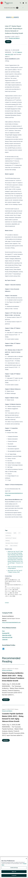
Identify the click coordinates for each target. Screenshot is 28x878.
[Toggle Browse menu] (23, 7)
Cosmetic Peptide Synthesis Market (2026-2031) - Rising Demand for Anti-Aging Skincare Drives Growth (12, 717)
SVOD (7, 545)
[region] (14, 867)
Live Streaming (8, 532)
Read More (5, 699)
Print (3, 631)
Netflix (15, 532)
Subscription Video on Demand (12, 543)
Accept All (14, 875)
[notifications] (23, 3)
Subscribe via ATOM (7, 637)
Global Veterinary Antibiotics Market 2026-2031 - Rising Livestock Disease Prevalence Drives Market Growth (13, 677)
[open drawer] (26, 3)
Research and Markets (14, 38)
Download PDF (5, 633)
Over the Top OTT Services (11, 538)
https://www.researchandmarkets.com (11, 622)
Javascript (5, 639)
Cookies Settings (14, 867)
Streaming (8, 540)
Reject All (14, 871)
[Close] (26, 858)
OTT (19, 532)
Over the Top (8, 535)
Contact (7, 602)
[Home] (7, 3)
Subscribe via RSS (6, 635)
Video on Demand (13, 545)
